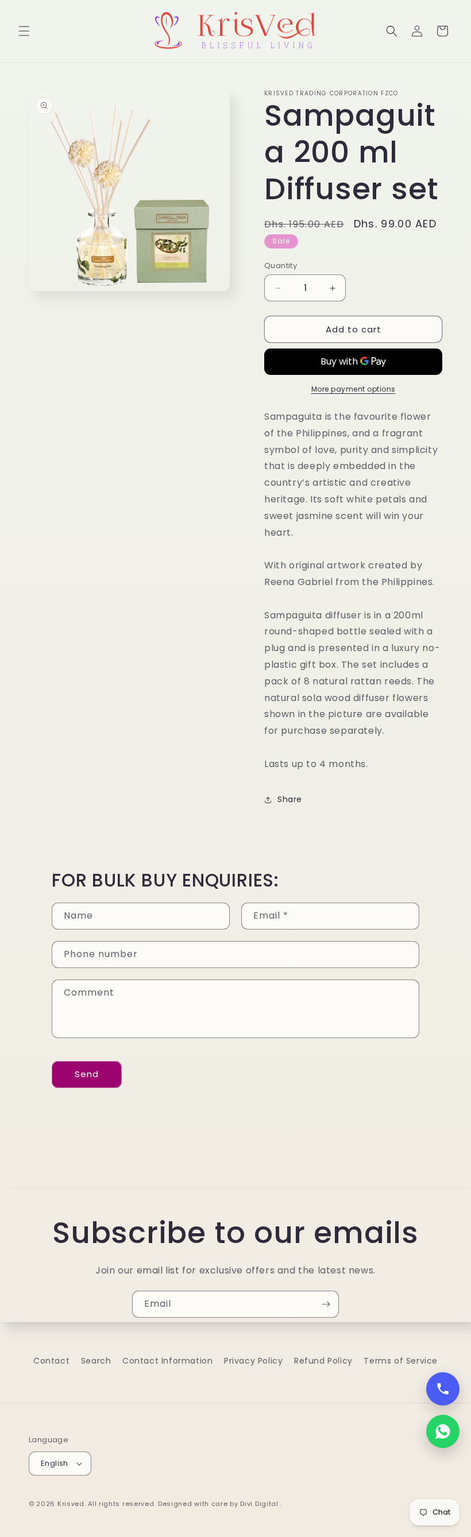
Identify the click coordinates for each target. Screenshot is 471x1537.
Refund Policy (323, 1360)
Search (96, 1360)
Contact (51, 1360)
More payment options (353, 389)
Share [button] (289, 799)
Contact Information (167, 1360)
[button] (24, 31)
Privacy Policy (253, 1360)
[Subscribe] (325, 1304)
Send (87, 1074)
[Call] (443, 1389)
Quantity (280, 265)
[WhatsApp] (443, 1431)
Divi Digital (260, 1503)
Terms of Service (401, 1360)
